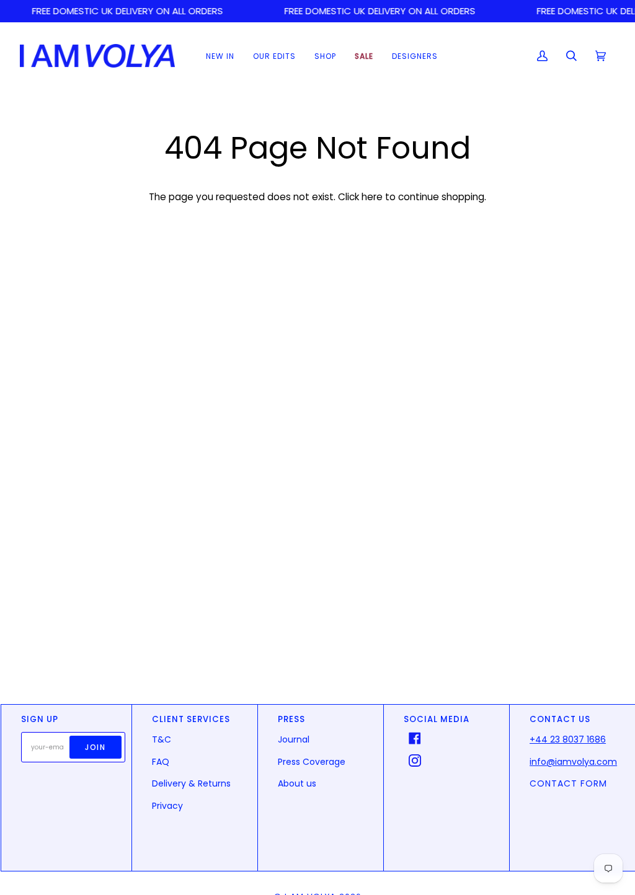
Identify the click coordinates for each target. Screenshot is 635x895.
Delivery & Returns (191, 783)
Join (95, 747)
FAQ (160, 762)
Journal (293, 739)
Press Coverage (311, 762)
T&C (161, 739)
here (372, 196)
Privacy (167, 806)
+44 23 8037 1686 (568, 739)
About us (297, 783)
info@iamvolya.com (573, 762)
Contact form (568, 783)
